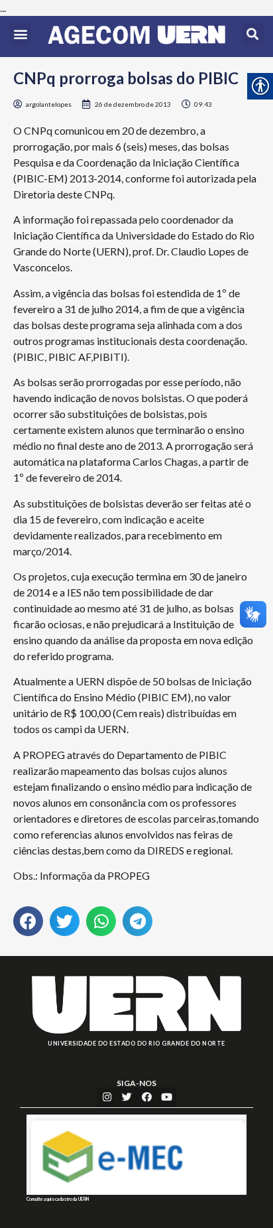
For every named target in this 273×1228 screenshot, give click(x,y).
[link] (136, 36)
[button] (20, 33)
